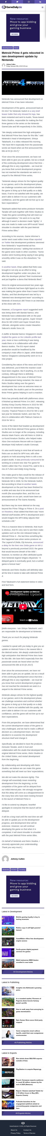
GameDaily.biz (14, 1126)
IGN (18, 304)
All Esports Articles (23, 1113)
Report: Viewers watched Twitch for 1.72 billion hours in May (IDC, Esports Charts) (29, 1093)
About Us (14, 1130)
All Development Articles (23, 972)
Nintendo (6, 869)
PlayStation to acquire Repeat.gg (28, 1069)
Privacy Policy (15, 1133)
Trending (22, 869)
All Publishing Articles (23, 1042)
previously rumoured (30, 460)
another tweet (30, 484)
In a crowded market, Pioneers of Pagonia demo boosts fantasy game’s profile (28, 1001)
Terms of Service (29, 1133)
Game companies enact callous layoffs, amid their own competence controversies (29, 1033)
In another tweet (9, 267)
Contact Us (27, 1130)
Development (7, 48)
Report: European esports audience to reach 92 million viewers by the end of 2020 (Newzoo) (29, 1082)
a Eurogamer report (19, 309)
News (16, 48)
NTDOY (14, 869)
